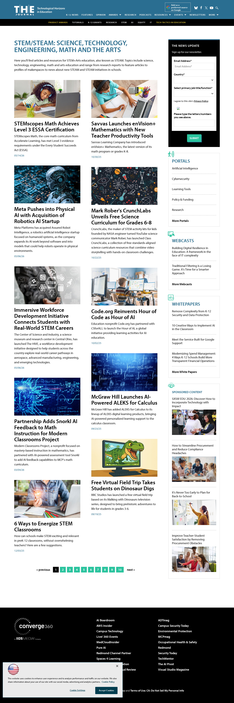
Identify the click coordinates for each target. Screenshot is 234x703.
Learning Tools (181, 189)
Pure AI (101, 648)
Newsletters (198, 14)
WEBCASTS (183, 240)
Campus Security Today (173, 626)
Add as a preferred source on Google (179, 7)
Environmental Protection (175, 631)
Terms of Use (137, 690)
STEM (124, 22)
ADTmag (163, 620)
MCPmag (164, 637)
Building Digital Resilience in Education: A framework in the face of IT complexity (191, 251)
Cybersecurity (180, 179)
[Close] (117, 666)
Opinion (101, 14)
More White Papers (184, 372)
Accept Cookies (106, 690)
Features (87, 14)
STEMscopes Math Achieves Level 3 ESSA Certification (46, 126)
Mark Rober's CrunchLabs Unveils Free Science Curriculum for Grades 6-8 (121, 216)
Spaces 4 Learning (108, 659)
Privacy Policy (201, 101)
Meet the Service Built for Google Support (193, 341)
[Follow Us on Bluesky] (196, 8)
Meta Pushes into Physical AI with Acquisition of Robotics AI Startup (44, 214)
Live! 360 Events (107, 637)
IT (151, 22)
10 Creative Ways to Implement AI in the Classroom (193, 327)
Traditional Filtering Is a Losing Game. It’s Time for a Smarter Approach (191, 269)
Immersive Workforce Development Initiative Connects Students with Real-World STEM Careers (43, 318)
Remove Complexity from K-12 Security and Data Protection (191, 313)
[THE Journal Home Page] (39, 10)
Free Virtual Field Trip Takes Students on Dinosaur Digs (123, 485)
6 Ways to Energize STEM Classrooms (43, 526)
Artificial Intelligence (185, 168)
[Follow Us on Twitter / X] (206, 8)
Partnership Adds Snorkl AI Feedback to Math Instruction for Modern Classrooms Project (45, 430)
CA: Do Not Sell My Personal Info (165, 690)
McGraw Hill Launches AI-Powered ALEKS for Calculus (124, 399)
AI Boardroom (105, 620)
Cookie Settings (77, 690)
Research (130, 14)
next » (131, 570)
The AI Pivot (166, 664)
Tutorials (78, 22)
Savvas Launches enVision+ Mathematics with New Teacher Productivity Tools (123, 129)
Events (178, 14)
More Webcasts (182, 284)
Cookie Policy (108, 681)
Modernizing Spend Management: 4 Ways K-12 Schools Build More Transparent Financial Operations (194, 357)
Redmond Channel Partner (113, 653)
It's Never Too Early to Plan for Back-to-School (191, 494)
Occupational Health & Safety (177, 642)
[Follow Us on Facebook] (201, 7)
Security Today (167, 653)
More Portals (180, 221)
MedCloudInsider (107, 642)
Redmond (164, 648)
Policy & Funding (182, 199)
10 (120, 570)
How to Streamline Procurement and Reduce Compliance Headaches (193, 449)
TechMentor (166, 659)
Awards (113, 14)
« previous (43, 570)
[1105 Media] (34, 657)
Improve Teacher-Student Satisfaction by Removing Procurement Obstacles (188, 539)
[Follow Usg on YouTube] (211, 8)
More (212, 14)
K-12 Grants (95, 22)
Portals (181, 161)
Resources (161, 14)
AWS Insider (104, 626)
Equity (141, 22)
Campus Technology (109, 631)
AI (132, 22)
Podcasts (145, 14)
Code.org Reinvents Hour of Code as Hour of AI (123, 314)
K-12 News (72, 14)
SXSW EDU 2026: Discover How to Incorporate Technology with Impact (193, 402)
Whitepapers (186, 304)
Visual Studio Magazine (173, 669)
